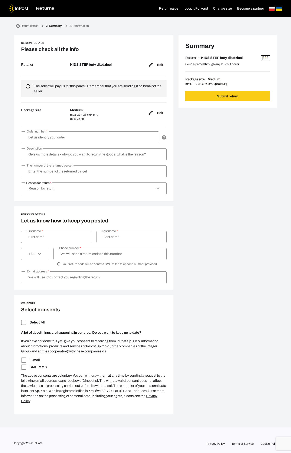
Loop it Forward (196, 8)
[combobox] (94, 188)
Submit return (227, 96)
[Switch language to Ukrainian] (279, 9)
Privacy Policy (215, 443)
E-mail (35, 360)
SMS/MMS (38, 367)
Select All (37, 322)
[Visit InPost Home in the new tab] (18, 8)
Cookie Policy (269, 443)
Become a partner (250, 8)
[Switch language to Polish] (272, 9)
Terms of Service (243, 443)
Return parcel (169, 8)
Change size (222, 8)
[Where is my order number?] (164, 137)
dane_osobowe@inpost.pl (78, 380)
